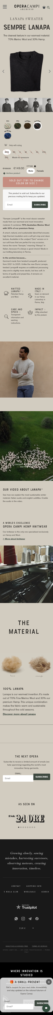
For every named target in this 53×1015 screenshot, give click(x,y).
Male (30, 170)
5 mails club (11, 892)
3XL (6, 157)
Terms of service (39, 946)
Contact (16, 886)
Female (40, 170)
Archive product (11, 173)
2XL (44, 152)
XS (14, 152)
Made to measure (20, 157)
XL (37, 152)
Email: (18, 773)
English (6, 1012)
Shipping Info (34, 886)
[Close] (49, 982)
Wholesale (30, 892)
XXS (7, 152)
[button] (3, 71)
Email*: (7, 1001)
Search (45, 892)
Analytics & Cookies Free (17, 946)
